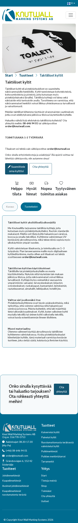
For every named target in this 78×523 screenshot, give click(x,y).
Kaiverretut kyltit (50, 432)
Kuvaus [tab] (10, 206)
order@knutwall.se (58, 148)
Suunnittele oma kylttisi (17, 169)
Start (9, 75)
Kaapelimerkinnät (11, 480)
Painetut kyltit (48, 437)
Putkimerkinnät (49, 451)
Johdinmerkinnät (11, 475)
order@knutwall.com (17, 126)
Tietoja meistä (49, 480)
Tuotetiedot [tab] (31, 206)
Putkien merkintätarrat (53, 456)
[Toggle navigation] (71, 15)
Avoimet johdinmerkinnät (15, 485)
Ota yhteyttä (40, 166)
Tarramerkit (47, 461)
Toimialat (46, 491)
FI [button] (72, 3)
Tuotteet (26, 75)
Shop (44, 485)
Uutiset (45, 501)
